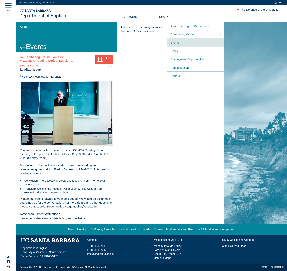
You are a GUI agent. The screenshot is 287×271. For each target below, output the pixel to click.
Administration (180, 67)
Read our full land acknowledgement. (212, 229)
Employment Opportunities (188, 59)
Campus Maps (162, 257)
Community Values (183, 34)
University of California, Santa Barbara (36, 3)
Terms (264, 267)
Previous (132, 16)
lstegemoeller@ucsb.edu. (81, 206)
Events (36, 46)
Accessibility (277, 267)
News (174, 51)
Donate (175, 75)
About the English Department (190, 26)
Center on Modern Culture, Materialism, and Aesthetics (52, 218)
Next (162, 16)
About (24, 26)
